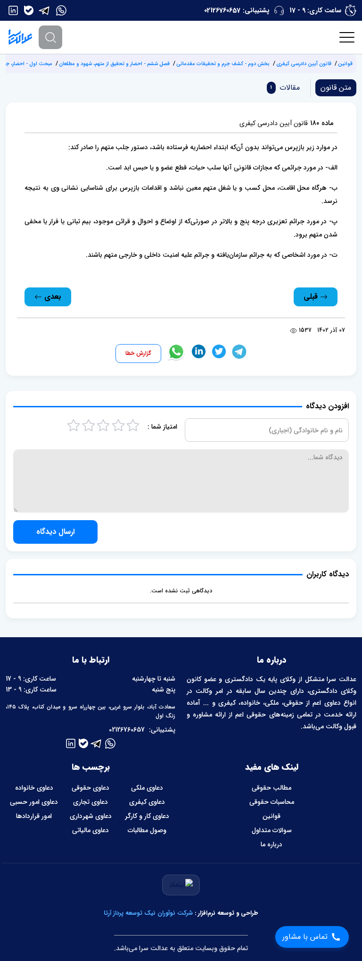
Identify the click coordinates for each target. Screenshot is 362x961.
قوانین (345, 64)
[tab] (283, 87)
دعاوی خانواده (34, 788)
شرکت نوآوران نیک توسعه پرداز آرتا (148, 913)
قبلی (312, 297)
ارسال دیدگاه (55, 532)
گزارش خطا (138, 353)
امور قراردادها (34, 816)
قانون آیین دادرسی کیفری (303, 64)
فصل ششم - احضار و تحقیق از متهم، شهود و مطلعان (114, 64)
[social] (61, 10)
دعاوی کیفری (147, 802)
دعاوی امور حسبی (34, 802)
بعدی (51, 297)
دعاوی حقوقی (90, 788)
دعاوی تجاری (90, 802)
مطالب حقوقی (271, 788)
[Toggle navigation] (347, 37)
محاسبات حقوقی (271, 802)
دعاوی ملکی (147, 788)
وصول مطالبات (147, 830)
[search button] (50, 37)
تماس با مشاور (305, 937)
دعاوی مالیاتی (90, 830)
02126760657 (222, 10)
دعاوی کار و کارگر (147, 816)
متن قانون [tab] (336, 87)
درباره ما (271, 844)
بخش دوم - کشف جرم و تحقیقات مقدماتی (223, 64)
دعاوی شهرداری (91, 816)
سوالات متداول (272, 830)
